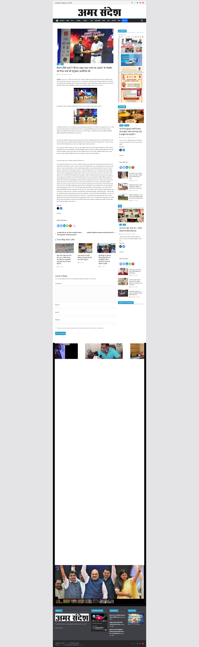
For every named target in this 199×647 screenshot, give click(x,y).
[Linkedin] (64, 224)
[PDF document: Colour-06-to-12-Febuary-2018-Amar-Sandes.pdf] (131, 69)
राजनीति (78, 20)
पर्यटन (92, 20)
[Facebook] (58, 224)
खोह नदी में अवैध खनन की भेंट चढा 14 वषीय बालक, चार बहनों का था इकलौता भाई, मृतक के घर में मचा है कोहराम (64, 259)
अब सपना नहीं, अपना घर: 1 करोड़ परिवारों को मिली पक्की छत (130, 229)
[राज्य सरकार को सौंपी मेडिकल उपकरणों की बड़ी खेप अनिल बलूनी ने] (85, 244)
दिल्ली (58, 64)
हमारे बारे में (62, 20)
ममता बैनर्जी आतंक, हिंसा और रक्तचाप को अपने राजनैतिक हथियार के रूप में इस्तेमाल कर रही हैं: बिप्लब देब (135, 282)
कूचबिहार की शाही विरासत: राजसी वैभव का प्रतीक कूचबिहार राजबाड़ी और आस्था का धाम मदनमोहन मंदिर (136, 196)
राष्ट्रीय (67, 20)
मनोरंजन (85, 20)
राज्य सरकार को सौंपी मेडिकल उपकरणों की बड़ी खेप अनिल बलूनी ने (85, 257)
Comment (58, 283)
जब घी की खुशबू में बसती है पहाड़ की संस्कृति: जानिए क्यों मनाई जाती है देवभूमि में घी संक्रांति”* (130, 131)
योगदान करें (124, 20)
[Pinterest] (70, 224)
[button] (74, 20)
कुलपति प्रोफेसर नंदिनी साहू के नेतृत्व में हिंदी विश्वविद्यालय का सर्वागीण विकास (135, 271)
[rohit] (72, 614)
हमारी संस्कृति (97, 20)
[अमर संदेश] (57, 20)
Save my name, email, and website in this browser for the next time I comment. (80, 328)
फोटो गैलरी (114, 20)
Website (57, 320)
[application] (99, 618)
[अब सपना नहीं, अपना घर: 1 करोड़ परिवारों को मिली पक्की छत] (131, 215)
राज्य (72, 20)
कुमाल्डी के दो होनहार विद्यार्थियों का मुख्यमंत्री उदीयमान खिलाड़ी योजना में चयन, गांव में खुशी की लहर (117, 631)
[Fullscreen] (105, 621)
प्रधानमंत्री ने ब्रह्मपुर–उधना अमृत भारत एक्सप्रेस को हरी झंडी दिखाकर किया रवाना (135, 293)
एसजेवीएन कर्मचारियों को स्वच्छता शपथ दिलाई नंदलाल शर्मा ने (100, 232)
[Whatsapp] (67, 224)
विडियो (119, 20)
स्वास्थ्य (103, 20)
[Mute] (104, 621)
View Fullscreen (122, 34)
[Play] (93, 621)
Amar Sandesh (69, 74)
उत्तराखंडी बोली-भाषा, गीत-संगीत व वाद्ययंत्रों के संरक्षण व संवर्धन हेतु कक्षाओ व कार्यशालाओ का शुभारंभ (69, 234)
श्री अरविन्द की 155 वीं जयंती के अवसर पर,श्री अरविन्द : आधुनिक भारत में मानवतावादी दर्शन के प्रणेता (135, 176)
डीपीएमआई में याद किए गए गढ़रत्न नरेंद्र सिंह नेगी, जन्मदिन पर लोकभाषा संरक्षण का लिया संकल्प (135, 186)
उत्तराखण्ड (121, 125)
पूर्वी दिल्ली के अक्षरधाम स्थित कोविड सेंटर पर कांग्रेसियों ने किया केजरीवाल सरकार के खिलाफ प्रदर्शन (105, 259)
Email (57, 312)
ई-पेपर (108, 20)
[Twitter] (61, 224)
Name (57, 305)
